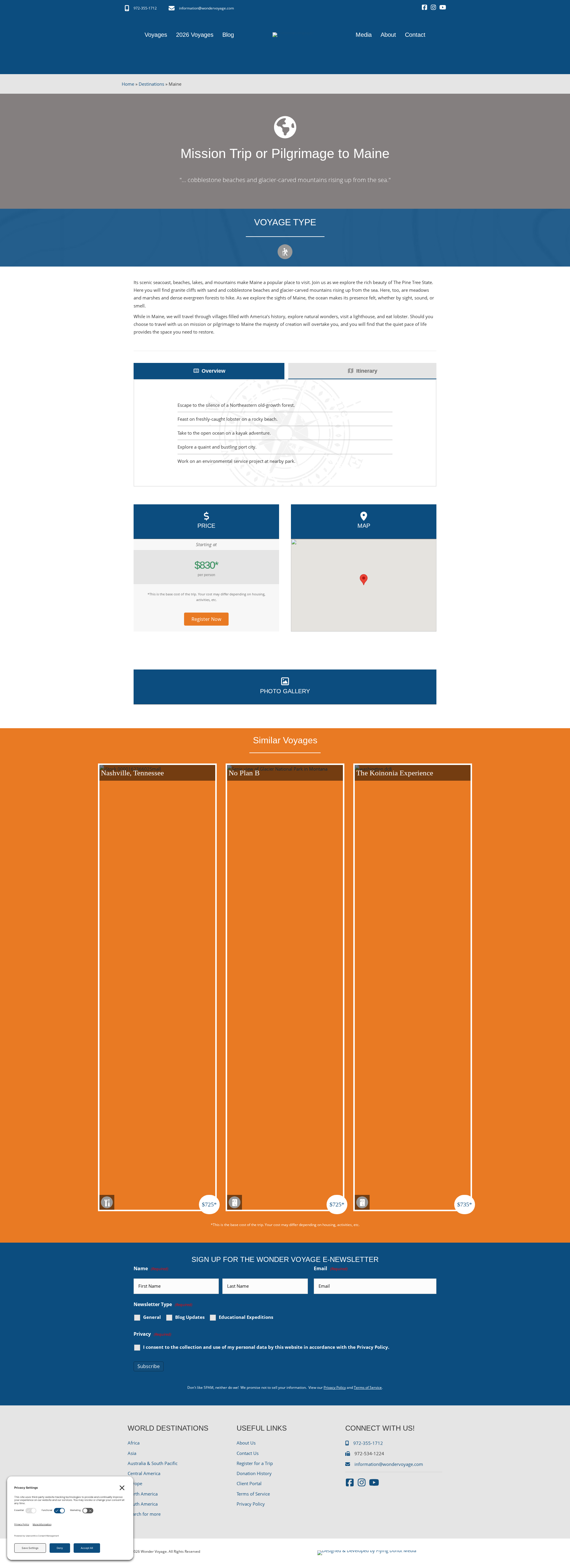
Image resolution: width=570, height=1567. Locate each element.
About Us (246, 1443)
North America (143, 1494)
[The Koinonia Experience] (413, 987)
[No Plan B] (285, 987)
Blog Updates (190, 1317)
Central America (144, 1473)
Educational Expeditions (246, 1317)
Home (128, 84)
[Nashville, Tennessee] (157, 987)
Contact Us (248, 1453)
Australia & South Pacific (153, 1463)
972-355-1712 (145, 8)
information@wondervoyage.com (206, 8)
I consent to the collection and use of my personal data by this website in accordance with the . (266, 1347)
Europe (135, 1483)
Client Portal (249, 1483)
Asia (132, 1453)
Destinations (151, 84)
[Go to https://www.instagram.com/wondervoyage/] (433, 8)
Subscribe (148, 1366)
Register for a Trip (255, 1463)
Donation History (254, 1473)
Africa (134, 1443)
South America (143, 1504)
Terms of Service (368, 1387)
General (152, 1317)
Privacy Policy (372, 1347)
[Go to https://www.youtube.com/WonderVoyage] (442, 8)
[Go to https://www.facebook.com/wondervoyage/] (425, 8)
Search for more (144, 1514)
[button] (206, 619)
